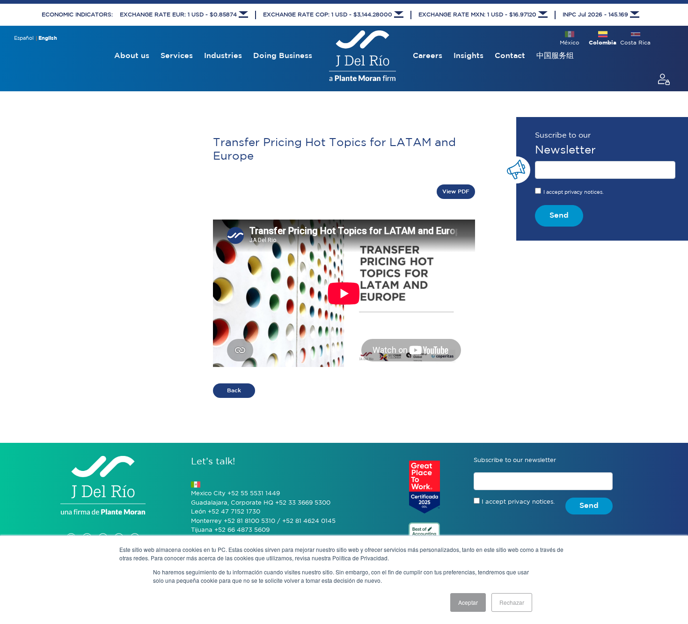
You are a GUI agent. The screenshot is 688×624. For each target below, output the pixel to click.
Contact (510, 55)
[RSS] (135, 528)
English (47, 38)
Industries (223, 55)
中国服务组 (555, 55)
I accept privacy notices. (573, 192)
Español (24, 38)
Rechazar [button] (511, 602)
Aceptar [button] (468, 602)
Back (234, 390)
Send (559, 215)
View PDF (455, 191)
